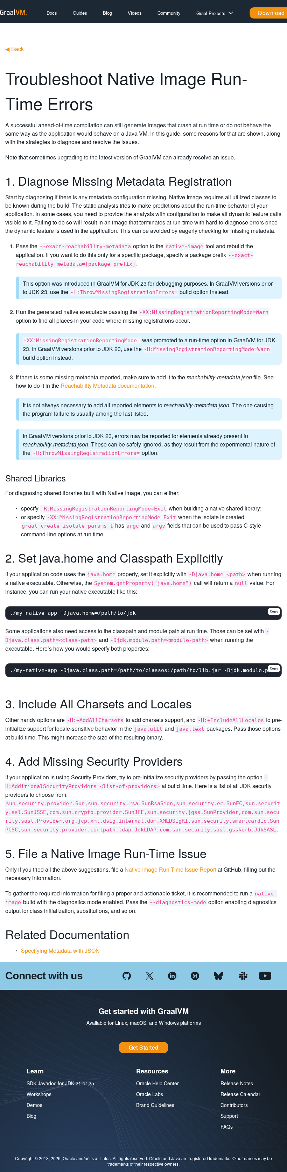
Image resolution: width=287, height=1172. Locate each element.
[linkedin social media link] (172, 975)
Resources (152, 1070)
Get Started (144, 1047)
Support (229, 1115)
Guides (80, 12)
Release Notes (236, 1083)
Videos (135, 12)
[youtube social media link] (265, 975)
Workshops (39, 1094)
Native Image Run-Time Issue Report (170, 869)
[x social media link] (149, 975)
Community (169, 12)
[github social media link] (126, 975)
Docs (52, 12)
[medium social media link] (195, 975)
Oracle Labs (149, 1094)
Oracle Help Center (157, 1083)
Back (14, 49)
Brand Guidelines (155, 1104)
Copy (274, 611)
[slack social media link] (243, 975)
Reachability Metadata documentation (107, 385)
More (228, 1070)
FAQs (226, 1126)
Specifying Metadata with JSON (60, 950)
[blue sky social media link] (218, 975)
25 (91, 1083)
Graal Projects (210, 13)
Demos (34, 1104)
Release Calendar (240, 1094)
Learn (35, 1070)
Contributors (234, 1104)
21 (78, 1083)
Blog (107, 12)
